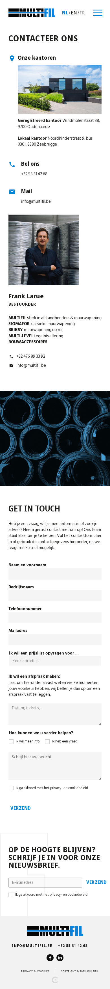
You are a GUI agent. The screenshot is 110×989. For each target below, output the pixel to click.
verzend (20, 808)
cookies (43, 971)
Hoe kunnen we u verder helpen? (41, 733)
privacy (27, 971)
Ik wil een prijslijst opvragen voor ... (44, 653)
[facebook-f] (50, 957)
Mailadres (17, 631)
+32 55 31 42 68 (34, 174)
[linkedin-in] (59, 957)
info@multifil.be (36, 201)
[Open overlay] (97, 13)
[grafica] (55, 980)
